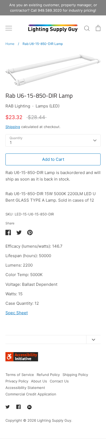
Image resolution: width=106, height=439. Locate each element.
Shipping (12, 127)
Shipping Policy (75, 374)
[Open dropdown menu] (93, 339)
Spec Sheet (16, 312)
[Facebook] (18, 406)
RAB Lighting (17, 106)
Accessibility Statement (25, 387)
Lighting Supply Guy (54, 420)
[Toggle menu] (9, 28)
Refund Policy (48, 374)
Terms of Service (19, 374)
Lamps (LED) (48, 106)
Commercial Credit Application (30, 394)
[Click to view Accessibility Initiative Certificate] (21, 359)
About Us (39, 381)
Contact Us (59, 381)
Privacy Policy (16, 381)
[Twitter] (7, 406)
